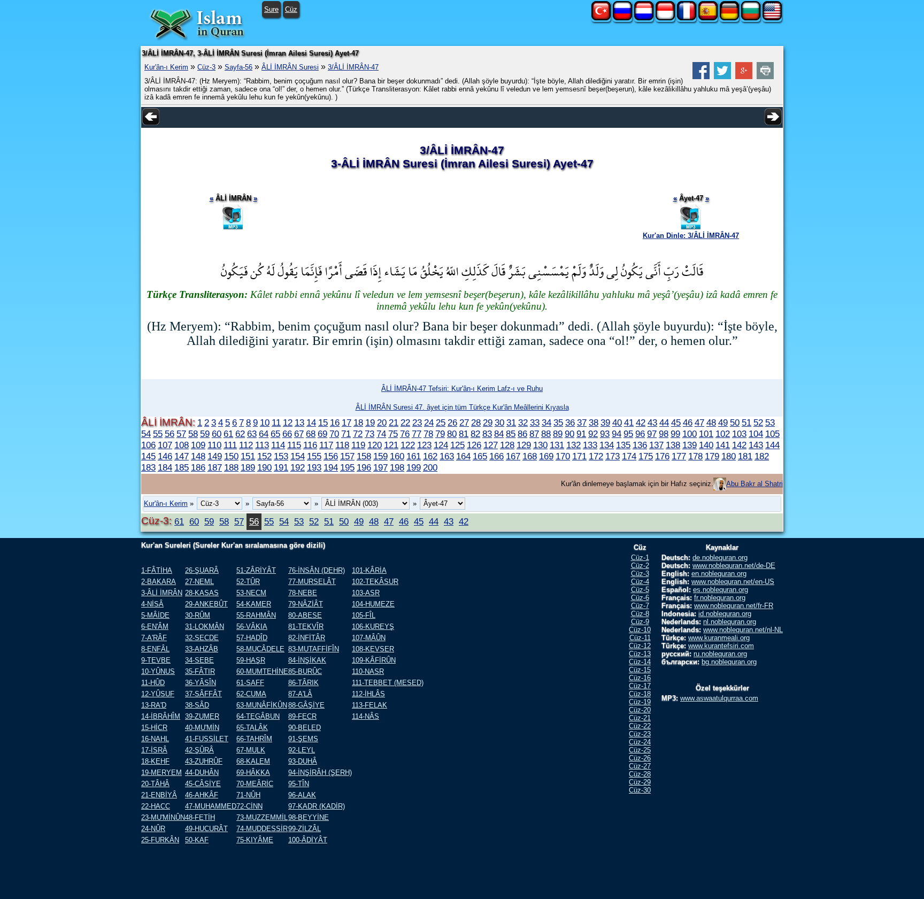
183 (148, 467)
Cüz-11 (640, 638)
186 (198, 467)
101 (706, 433)
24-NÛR (153, 829)
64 (263, 433)
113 (262, 445)
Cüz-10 (640, 630)
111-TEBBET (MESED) (388, 683)
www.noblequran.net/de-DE (733, 566)
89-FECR (302, 716)
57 (181, 433)
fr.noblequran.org (719, 598)
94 (616, 433)
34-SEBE (199, 660)
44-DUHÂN (202, 773)
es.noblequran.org (720, 590)
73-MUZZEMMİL (262, 817)
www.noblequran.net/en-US (732, 582)
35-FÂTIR (200, 671)
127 (490, 445)
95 (628, 433)
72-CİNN (249, 806)
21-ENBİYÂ (159, 795)
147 (181, 456)
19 (370, 422)
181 (745, 456)
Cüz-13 (640, 654)
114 (278, 445)
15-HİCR (154, 728)
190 (264, 467)
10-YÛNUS (158, 671)
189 (248, 467)
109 (198, 445)
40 (617, 422)
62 (240, 433)
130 (540, 445)
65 (275, 433)
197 (380, 467)
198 (397, 467)
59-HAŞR (250, 660)
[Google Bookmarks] (743, 77)
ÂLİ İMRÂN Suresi (290, 67)
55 (158, 433)
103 (739, 433)
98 (663, 433)
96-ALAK (302, 795)
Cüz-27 (640, 766)
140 (706, 445)
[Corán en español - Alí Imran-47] (708, 18)
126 (474, 445)
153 (281, 456)
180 (728, 456)
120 (374, 445)
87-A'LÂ (300, 694)
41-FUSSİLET (206, 739)
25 (440, 422)
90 (569, 433)
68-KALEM (253, 761)
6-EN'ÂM (154, 627)
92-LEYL (301, 750)
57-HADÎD (251, 638)
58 (193, 433)
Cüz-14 (640, 662)
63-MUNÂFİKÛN (261, 705)
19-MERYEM (161, 773)
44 (664, 422)
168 (529, 456)
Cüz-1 (640, 558)
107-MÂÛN (369, 638)
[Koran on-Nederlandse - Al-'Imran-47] (643, 18)
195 (347, 467)
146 (165, 456)
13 (299, 422)
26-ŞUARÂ (202, 570)
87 (534, 433)
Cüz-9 (640, 622)
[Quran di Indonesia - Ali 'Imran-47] (665, 18)
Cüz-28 (640, 774)
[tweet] (722, 77)
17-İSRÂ (154, 750)
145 (148, 456)
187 (214, 467)
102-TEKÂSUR (375, 582)
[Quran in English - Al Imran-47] (772, 18)
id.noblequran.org (724, 614)
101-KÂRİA (369, 570)
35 (558, 422)
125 (457, 445)
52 (758, 422)
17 (346, 422)
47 (699, 422)
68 (310, 433)
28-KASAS (202, 593)
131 (557, 445)
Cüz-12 (640, 646)
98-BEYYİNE (308, 817)
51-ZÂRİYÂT (256, 570)
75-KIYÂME (254, 840)
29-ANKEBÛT (206, 604)
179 (712, 456)
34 (546, 422)
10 (265, 422)
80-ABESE (305, 615)
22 (405, 422)
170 (563, 456)
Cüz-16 (640, 678)
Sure (271, 9)
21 (393, 422)
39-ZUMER (202, 716)
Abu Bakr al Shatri (754, 484)
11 (276, 422)
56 (169, 433)
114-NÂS (365, 716)
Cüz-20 (640, 710)
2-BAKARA (158, 582)
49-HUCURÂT (206, 829)
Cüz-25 (640, 750)
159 (380, 456)
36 (570, 422)
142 (739, 445)
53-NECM (251, 593)
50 (735, 422)
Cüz (291, 9)
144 (772, 445)
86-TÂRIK (303, 683)
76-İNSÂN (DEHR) (316, 570)
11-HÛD (153, 683)
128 (507, 445)
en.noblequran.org (718, 574)
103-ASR (366, 593)
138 (673, 445)
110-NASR (368, 671)
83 (487, 433)
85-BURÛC (305, 671)
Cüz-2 (640, 566)
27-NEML (199, 582)
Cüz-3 (206, 67)
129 (524, 445)
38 (593, 422)
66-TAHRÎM (254, 739)
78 (428, 433)
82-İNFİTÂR (306, 638)
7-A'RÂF (154, 638)
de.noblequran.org (720, 558)
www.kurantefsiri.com (721, 646)
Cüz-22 (640, 726)
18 (358, 422)
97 (652, 433)
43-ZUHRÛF (203, 761)
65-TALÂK (252, 728)
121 (391, 445)
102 (722, 433)
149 (214, 456)
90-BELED (304, 728)
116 (310, 445)
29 (487, 422)
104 (756, 433)
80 (452, 433)
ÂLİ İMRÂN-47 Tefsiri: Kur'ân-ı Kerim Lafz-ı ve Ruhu (462, 389)
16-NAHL (155, 739)
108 (181, 445)
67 (299, 433)
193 (314, 467)
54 (146, 433)
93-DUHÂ (302, 761)
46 (687, 422)
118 (342, 445)
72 (358, 433)
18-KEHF (155, 761)
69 (322, 433)
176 (662, 456)
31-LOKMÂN (204, 627)
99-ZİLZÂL (304, 829)
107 (165, 445)
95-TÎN (298, 784)
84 (499, 433)
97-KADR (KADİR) (316, 806)
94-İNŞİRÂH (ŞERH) (320, 773)
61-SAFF (250, 683)
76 (405, 433)
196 (364, 467)
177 (679, 456)
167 (513, 456)
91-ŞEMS (303, 739)
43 (652, 422)
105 (772, 433)
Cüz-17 (640, 686)
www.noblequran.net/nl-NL (743, 630)
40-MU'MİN (202, 728)
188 (231, 467)
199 (413, 467)
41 (629, 422)
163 (447, 456)
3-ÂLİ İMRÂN (161, 593)
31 (511, 422)
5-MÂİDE (155, 615)
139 (689, 445)
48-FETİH (200, 817)
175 (645, 456)
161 (413, 456)
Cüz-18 (640, 694)
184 (165, 467)
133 (590, 445)
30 (499, 422)
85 (510, 433)
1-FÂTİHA (156, 570)
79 (440, 433)
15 (323, 422)
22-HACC (155, 806)
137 (656, 445)
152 (264, 456)
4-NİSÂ (152, 604)
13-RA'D (153, 705)
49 (723, 422)
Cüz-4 (640, 582)
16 (335, 422)
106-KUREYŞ (373, 627)
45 (676, 422)
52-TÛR (248, 582)
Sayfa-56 (238, 67)
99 (675, 433)
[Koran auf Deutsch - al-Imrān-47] (729, 18)
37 (582, 422)
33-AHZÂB (201, 649)
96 (640, 433)
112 (246, 445)
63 (252, 433)
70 (334, 433)
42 (640, 422)
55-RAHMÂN (256, 615)
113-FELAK (369, 705)
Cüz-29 (640, 782)
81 (463, 433)
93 (605, 433)
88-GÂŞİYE (306, 705)
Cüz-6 (640, 598)
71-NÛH (248, 795)
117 (326, 445)
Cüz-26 (640, 758)
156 (331, 456)
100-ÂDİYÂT (307, 840)
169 (546, 456)
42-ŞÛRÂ (199, 750)
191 (281, 467)
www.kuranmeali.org (719, 638)
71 (346, 433)
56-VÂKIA (251, 627)
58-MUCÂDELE (260, 649)
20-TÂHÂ (155, 784)
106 (148, 445)
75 (393, 433)
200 (430, 467)
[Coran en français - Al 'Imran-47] (686, 18)
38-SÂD (197, 705)
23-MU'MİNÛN (163, 817)
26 (452, 422)
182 (761, 456)
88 (546, 433)
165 (480, 456)
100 (689, 433)
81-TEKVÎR (306, 627)
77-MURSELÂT (312, 582)
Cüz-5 (640, 590)
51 (746, 422)
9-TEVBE (156, 660)
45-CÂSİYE (203, 784)
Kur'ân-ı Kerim (166, 67)
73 (369, 433)
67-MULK (250, 750)
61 (228, 433)
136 (640, 445)
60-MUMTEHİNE (262, 671)
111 (230, 445)
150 (231, 456)
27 (464, 422)
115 (294, 445)
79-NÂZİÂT (305, 604)
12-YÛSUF (157, 694)
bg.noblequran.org (729, 662)
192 (297, 467)
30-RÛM (197, 615)
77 (416, 433)
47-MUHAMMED (210, 806)
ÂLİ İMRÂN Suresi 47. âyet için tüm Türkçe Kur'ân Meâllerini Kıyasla (462, 407)
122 (408, 445)
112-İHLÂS (368, 694)
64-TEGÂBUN (258, 716)
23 (417, 422)
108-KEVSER (373, 649)
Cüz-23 (640, 734)
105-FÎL (363, 615)
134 (606, 445)
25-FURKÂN (160, 840)
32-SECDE (202, 638)
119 (358, 445)
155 (314, 456)
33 (535, 422)
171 (579, 456)
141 (722, 445)
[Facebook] (701, 77)
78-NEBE (302, 593)
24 (429, 422)
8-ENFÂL (155, 649)
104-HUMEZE (373, 604)
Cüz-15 (640, 670)
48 (711, 422)
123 (424, 445)
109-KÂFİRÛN (374, 660)
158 (364, 456)
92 (593, 433)
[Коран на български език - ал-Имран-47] (750, 18)
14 (311, 422)
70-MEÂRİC (254, 784)
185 (181, 467)
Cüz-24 (640, 742)
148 (198, 456)
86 (522, 433)
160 (397, 456)
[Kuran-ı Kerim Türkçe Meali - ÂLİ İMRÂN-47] (601, 18)
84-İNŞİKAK (307, 660)
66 (287, 433)
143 (756, 445)
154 (297, 456)
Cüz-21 (640, 718)
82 (475, 433)
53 (770, 422)
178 (695, 456)
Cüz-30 (640, 790)
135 (623, 445)
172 (596, 456)
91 (581, 433)
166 (496, 456)
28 (476, 422)
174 (629, 456)
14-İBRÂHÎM (160, 716)
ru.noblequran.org (720, 654)
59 (205, 433)
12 (287, 422)
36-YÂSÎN (200, 683)
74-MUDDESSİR (262, 829)
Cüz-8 (640, 614)
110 (214, 445)
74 (381, 433)
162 (430, 456)
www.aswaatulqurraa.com (719, 698)
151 (248, 456)
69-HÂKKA (253, 773)
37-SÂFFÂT (203, 694)
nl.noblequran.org (729, 622)
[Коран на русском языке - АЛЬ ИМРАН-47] (622, 18)
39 (605, 422)
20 (382, 422)
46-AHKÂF (201, 795)
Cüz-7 (640, 606)
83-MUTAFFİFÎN (313, 649)
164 (463, 456)
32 (523, 422)
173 (612, 456)
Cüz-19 (640, 702)
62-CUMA (251, 694)
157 (347, 456)
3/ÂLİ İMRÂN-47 (353, 67)
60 (216, 433)
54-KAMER (253, 604)
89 (558, 433)
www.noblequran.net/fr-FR (733, 606)
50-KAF (197, 840)
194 (331, 467)
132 (573, 445)
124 (441, 445)
